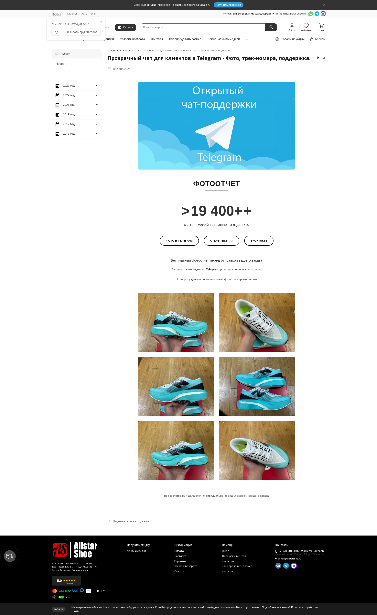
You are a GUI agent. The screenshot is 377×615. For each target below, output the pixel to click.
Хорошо (59, 609)
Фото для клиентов (234, 556)
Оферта (179, 571)
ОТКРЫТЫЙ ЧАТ (221, 240)
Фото (84, 13)
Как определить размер (185, 39)
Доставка (180, 556)
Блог (93, 13)
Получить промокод (229, 4)
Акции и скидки (136, 551)
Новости (128, 50)
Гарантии (107, 39)
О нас (225, 551)
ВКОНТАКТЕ (259, 240)
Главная (72, 13)
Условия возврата (132, 39)
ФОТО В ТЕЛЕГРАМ (179, 240)
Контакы (157, 39)
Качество (228, 561)
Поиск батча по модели (224, 39)
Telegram (212, 269)
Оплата (179, 551)
